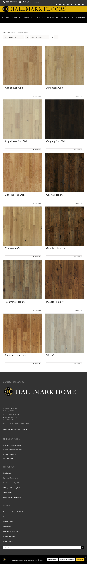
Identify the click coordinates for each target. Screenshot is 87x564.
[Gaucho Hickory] (64, 226)
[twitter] (75, 4)
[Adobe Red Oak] (22, 65)
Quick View (38, 96)
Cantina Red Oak (15, 194)
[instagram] (52, 4)
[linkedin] (68, 4)
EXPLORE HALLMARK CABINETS (15, 430)
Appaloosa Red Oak (16, 141)
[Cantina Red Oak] (22, 172)
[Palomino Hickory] (22, 279)
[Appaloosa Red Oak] (22, 119)
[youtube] (79, 4)
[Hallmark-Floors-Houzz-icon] (71, 4)
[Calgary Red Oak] (64, 119)
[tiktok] (64, 4)
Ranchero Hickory (15, 355)
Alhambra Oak (54, 87)
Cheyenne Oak (13, 248)
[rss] (83, 4)
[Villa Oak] (64, 333)
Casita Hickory (54, 194)
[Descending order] (27, 37)
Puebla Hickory (55, 301)
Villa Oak (51, 355)
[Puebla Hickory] (64, 279)
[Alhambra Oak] (64, 65)
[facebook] (56, 4)
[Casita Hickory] (64, 172)
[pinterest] (60, 4)
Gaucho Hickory (55, 248)
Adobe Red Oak (14, 87)
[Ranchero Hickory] (22, 333)
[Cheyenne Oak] (22, 226)
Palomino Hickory (15, 301)
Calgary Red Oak (56, 141)
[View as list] (56, 37)
